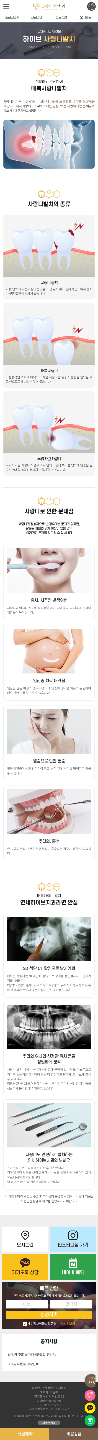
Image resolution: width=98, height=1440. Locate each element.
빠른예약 (25, 1434)
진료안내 (36, 17)
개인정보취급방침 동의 (52, 1324)
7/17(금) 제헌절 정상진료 (23, 1364)
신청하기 (49, 1314)
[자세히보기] (67, 1324)
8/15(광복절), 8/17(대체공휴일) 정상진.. (32, 1355)
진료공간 (61, 17)
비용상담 (74, 1434)
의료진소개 (12, 17)
